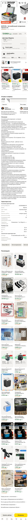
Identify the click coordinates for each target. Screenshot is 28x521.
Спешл (7, 519)
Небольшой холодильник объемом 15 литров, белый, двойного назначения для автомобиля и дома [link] (20, 345)
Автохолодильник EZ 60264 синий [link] (20, 369)
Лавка (11, 519)
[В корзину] (9, 80)
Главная (2, 519)
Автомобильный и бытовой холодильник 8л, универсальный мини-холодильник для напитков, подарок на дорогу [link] (20, 321)
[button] (6, 22)
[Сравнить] (20, 3)
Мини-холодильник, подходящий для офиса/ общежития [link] (6, 489)
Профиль (25, 519)
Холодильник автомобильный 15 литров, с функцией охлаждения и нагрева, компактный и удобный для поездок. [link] (20, 393)
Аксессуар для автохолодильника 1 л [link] (20, 296)
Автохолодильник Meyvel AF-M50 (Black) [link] (16, 86)
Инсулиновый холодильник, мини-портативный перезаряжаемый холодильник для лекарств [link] (6, 321)
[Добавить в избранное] (22, 3)
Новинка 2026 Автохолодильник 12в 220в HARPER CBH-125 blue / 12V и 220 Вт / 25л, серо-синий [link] (20, 441)
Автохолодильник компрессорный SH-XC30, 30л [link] (19, 272)
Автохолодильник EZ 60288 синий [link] (6, 369)
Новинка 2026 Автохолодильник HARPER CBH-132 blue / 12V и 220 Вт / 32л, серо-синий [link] (7, 441)
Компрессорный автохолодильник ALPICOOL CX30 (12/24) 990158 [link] (6, 86)
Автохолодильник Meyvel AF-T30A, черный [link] (6, 393)
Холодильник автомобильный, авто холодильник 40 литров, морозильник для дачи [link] (7, 296)
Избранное (16, 519)
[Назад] (3, 3)
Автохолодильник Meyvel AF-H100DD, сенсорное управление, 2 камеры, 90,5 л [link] (20, 417)
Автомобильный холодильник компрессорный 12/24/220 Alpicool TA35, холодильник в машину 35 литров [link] (20, 489)
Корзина (21, 519)
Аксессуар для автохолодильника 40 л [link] (7, 345)
